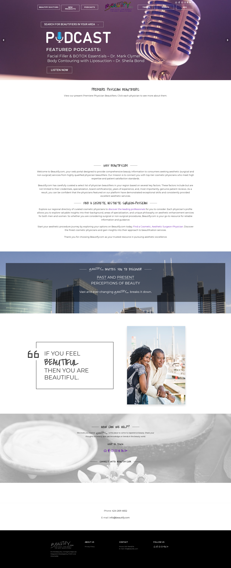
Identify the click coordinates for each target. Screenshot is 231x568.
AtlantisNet (54, 556)
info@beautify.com (119, 517)
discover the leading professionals (126, 209)
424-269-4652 (119, 511)
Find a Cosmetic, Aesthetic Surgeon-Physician (158, 226)
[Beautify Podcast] (187, 2)
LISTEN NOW (59, 70)
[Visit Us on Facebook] (179, 2)
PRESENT (125, 277)
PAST (101, 277)
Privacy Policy (90, 546)
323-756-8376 (129, 546)
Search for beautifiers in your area (71, 24)
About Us (89, 542)
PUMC (70, 554)
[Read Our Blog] (190, 2)
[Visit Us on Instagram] (182, 2)
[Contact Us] (193, 2)
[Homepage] (176, 2)
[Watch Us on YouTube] (185, 2)
